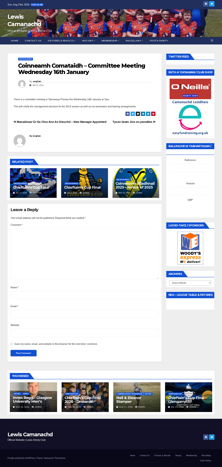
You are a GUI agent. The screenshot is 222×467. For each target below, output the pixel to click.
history (17, 394)
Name (15, 287)
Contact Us (33, 40)
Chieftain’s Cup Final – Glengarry (187, 400)
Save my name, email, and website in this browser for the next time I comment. (56, 344)
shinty (26, 394)
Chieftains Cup (72, 394)
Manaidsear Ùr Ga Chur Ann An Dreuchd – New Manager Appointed (61, 121)
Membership (109, 40)
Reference (190, 160)
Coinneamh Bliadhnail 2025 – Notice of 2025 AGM (135, 187)
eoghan (37, 81)
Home (14, 40)
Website (15, 325)
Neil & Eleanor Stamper (128, 400)
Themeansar (59, 458)
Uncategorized (25, 59)
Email (14, 306)
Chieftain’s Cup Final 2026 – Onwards (83, 400)
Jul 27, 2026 (177, 407)
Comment (17, 225)
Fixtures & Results (61, 40)
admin (85, 193)
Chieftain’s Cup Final (31, 187)
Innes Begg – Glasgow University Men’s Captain (32, 401)
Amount (190, 183)
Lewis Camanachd (30, 434)
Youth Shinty (159, 40)
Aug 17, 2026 (126, 407)
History (87, 40)
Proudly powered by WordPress (22, 458)
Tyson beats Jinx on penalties (133, 121)
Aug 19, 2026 (22, 407)
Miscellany (133, 40)
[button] (212, 40)
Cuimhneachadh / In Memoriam (129, 394)
